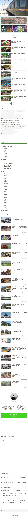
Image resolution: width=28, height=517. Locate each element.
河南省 (5, 173)
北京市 (5, 154)
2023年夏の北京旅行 (5, 111)
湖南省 (5, 177)
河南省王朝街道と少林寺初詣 (6, 126)
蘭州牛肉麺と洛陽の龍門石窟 (6, 128)
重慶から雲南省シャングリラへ (17, 128)
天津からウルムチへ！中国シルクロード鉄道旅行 (17, 118)
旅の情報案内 (6, 210)
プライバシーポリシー (13, 513)
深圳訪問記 (14, 126)
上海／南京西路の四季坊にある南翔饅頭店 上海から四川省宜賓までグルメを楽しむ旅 (14, 483)
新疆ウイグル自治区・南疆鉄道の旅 (7, 124)
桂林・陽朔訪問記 (17, 124)
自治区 (4, 159)
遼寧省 (5, 188)
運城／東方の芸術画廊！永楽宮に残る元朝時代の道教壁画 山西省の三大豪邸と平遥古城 (14, 494)
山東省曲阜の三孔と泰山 (6, 122)
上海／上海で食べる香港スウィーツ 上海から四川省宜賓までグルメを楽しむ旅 (14, 478)
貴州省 (5, 194)
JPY (10, 436)
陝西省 (5, 196)
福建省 (5, 200)
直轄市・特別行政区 (7, 146)
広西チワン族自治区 (8, 163)
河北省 (5, 205)
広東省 (5, 180)
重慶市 (5, 150)
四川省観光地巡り (5, 118)
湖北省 (5, 178)
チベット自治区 (7, 165)
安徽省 (5, 207)
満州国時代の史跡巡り (22, 126)
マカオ (5, 153)
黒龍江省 (6, 183)
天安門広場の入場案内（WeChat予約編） (12, 490)
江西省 (5, 175)
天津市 (5, 148)
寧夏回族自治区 (7, 168)
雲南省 (5, 191)
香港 (5, 151)
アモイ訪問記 (13, 111)
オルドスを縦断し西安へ (20, 111)
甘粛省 (5, 197)
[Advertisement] (14, 456)
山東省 (5, 199)
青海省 (5, 186)
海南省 (5, 181)
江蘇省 (5, 202)
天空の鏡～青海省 (5, 120)
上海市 (5, 156)
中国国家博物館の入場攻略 (9, 487)
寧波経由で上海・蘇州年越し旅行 (15, 120)
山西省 (5, 192)
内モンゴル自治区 (8, 166)
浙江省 (5, 204)
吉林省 (5, 185)
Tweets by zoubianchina (7, 504)
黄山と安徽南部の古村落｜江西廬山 (7, 133)
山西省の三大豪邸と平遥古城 (16, 122)
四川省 (5, 189)
